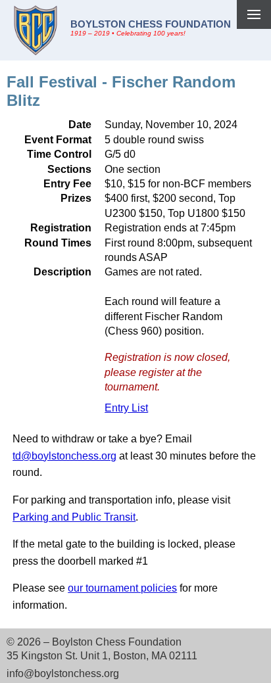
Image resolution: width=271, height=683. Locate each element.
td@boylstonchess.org (64, 455)
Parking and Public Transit (74, 517)
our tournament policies (122, 588)
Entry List (126, 407)
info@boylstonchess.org (63, 673)
